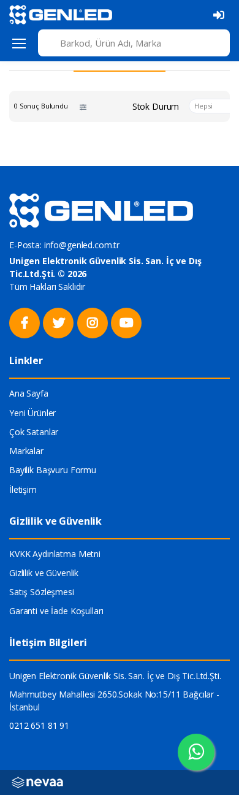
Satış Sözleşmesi (41, 592)
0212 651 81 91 (39, 725)
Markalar (26, 451)
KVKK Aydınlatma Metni (55, 554)
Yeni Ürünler (32, 413)
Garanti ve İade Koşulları (56, 611)
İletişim (23, 489)
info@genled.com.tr (82, 245)
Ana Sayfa (28, 393)
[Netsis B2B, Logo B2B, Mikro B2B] (37, 782)
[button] (83, 106)
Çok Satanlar (33, 432)
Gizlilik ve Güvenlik (43, 573)
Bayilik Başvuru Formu (52, 470)
